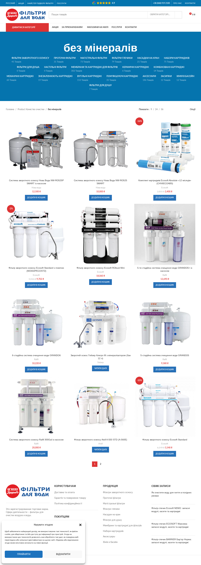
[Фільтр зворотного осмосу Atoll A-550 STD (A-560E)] (100, 406)
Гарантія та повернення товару (70, 498)
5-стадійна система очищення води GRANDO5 (164, 355)
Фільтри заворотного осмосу (118, 492)
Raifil (165, 275)
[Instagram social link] (148, 3)
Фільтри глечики (111, 509)
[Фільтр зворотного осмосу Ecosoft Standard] (164, 406)
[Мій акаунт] (194, 27)
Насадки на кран (111, 515)
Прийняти (23, 554)
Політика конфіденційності (68, 504)
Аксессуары (109, 537)
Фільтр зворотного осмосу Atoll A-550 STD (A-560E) (100, 439)
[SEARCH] (178, 14)
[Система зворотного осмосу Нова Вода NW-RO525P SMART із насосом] (36, 146)
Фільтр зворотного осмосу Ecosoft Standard (164, 439)
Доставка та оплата (64, 492)
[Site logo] (26, 15)
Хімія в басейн (110, 542)
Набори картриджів (113, 531)
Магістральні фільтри (114, 504)
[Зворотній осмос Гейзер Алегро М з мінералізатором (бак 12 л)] (100, 321)
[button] (80, 524)
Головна (10, 109)
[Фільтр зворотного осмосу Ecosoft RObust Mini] (100, 234)
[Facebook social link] (144, 3)
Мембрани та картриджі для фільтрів (122, 526)
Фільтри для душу (112, 520)
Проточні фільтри (112, 498)
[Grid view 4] (180, 109)
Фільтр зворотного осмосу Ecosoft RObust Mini (101, 268)
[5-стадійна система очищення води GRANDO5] (164, 321)
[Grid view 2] (170, 109)
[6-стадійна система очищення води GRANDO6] (36, 321)
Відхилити (63, 554)
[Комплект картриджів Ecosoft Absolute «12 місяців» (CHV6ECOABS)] (164, 146)
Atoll (100, 444)
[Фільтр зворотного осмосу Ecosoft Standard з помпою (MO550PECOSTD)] (36, 234)
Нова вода (36, 188)
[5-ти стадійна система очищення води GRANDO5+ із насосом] (164, 234)
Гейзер (100, 362)
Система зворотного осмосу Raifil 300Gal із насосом (36, 439)
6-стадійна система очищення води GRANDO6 (36, 355)
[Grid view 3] (175, 109)
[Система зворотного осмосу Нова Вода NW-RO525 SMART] (100, 146)
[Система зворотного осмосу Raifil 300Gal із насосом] (36, 406)
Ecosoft (164, 188)
